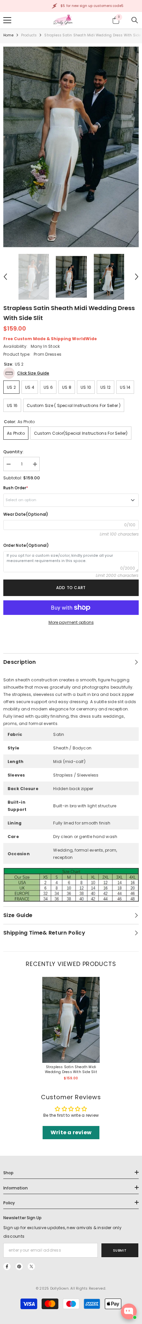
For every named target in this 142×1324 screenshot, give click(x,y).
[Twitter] (31, 1266)
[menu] (7, 20)
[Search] (135, 20)
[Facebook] (7, 1266)
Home (8, 35)
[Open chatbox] (129, 1311)
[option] (71, 147)
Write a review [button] (71, 1132)
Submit (120, 1250)
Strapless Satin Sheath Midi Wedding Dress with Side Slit (71, 1069)
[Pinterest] (19, 1266)
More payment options (71, 622)
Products (29, 35)
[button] (5, 277)
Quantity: (13, 452)
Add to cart (71, 587)
